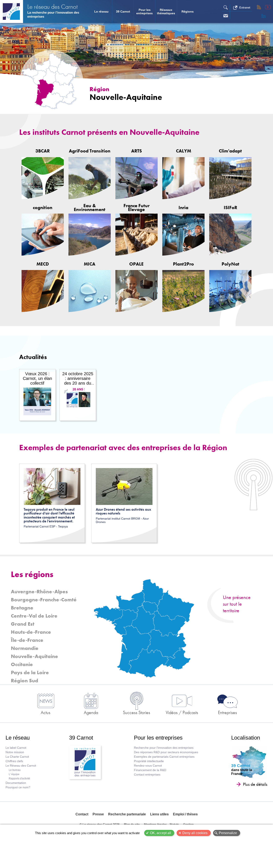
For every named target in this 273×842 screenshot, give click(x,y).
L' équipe (14, 774)
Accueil (31, 28)
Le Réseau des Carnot (21, 765)
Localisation (245, 737)
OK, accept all (160, 833)
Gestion (188, 824)
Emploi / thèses (185, 814)
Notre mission (15, 752)
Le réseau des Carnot (52, 6)
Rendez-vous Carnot (148, 765)
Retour (16, 28)
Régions (188, 11)
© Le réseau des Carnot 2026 (100, 824)
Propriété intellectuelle (149, 761)
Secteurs (49, 28)
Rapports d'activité (19, 778)
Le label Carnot (16, 747)
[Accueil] (11, 11)
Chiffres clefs (14, 761)
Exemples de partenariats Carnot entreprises (164, 756)
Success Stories (136, 712)
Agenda (91, 712)
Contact (82, 814)
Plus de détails (255, 784)
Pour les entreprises (144, 11)
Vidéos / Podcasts (182, 712)
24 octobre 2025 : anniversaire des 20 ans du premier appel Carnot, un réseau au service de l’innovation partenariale (77, 378)
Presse (98, 814)
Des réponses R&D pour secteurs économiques (166, 752)
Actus (45, 712)
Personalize (228, 833)
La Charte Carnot (17, 756)
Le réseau (101, 11)
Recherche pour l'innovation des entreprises (163, 747)
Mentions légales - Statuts (161, 824)
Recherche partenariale (127, 814)
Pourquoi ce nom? (18, 787)
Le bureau (15, 770)
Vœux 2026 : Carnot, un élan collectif (37, 378)
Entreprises (227, 712)
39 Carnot (123, 11)
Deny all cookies (195, 833)
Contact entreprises (147, 774)
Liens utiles (159, 814)
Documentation (16, 783)
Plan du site (132, 824)
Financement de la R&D (150, 770)
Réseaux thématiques (166, 11)
